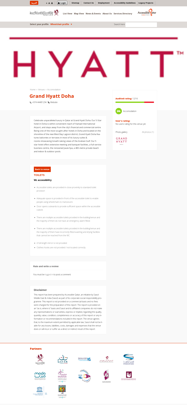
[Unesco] (40, 392)
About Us (107, 13)
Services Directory (123, 13)
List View (67, 13)
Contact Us (89, 3)
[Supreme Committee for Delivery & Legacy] (128, 360)
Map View (79, 13)
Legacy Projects (146, 3)
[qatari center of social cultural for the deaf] (106, 376)
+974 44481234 (39, 102)
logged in (49, 274)
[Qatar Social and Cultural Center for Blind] (84, 376)
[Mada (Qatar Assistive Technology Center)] (40, 376)
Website (53, 102)
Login (63, 3)
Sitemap (75, 3)
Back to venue (42, 169)
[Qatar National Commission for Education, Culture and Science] (106, 360)
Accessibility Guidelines (125, 3)
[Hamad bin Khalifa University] (84, 360)
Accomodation (54, 89)
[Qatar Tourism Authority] (62, 360)
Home (32, 89)
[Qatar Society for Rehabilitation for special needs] (128, 376)
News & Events (93, 13)
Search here (119, 24)
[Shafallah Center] (62, 376)
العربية (34, 2)
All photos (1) (148, 132)
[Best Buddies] (62, 392)
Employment (104, 3)
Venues (41, 89)
